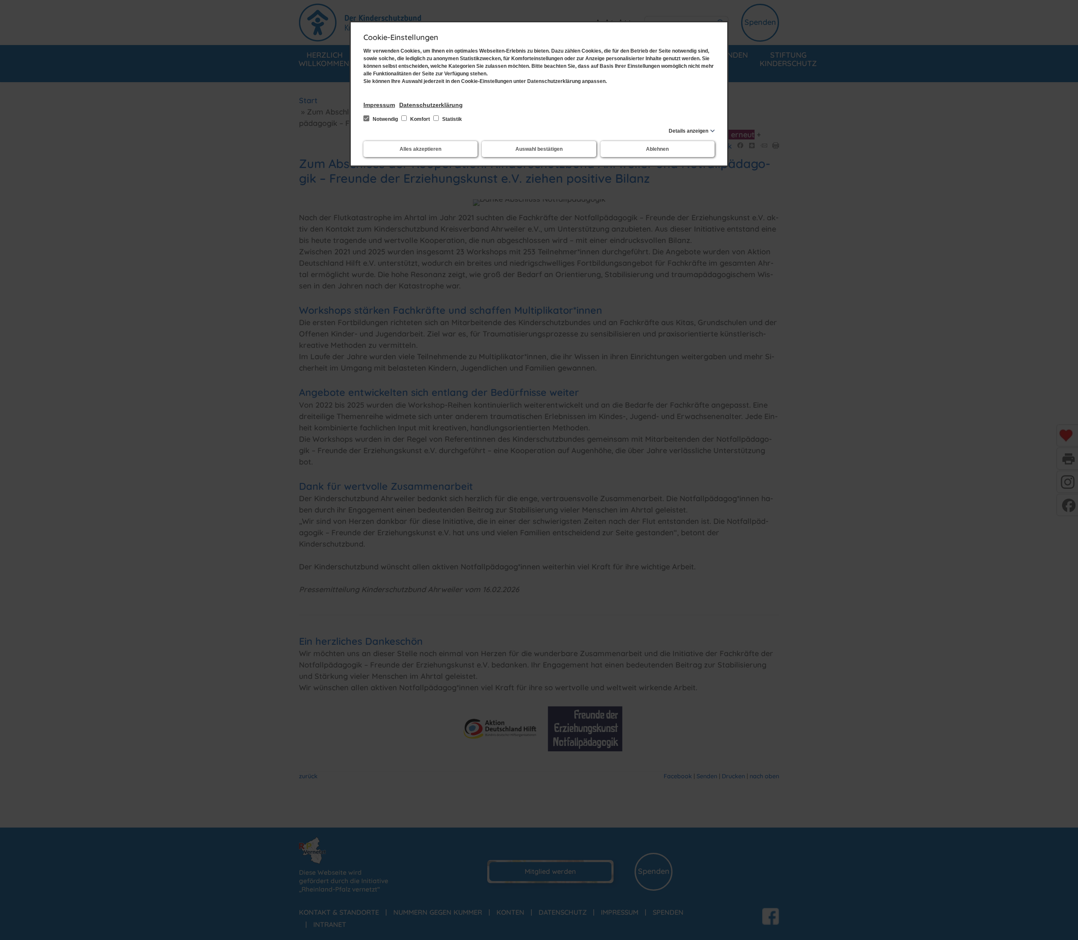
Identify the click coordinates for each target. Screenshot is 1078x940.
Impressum (379, 104)
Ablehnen (657, 149)
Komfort (420, 119)
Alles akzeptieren (420, 149)
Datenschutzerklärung (431, 104)
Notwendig (385, 119)
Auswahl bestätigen (539, 149)
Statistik (451, 119)
